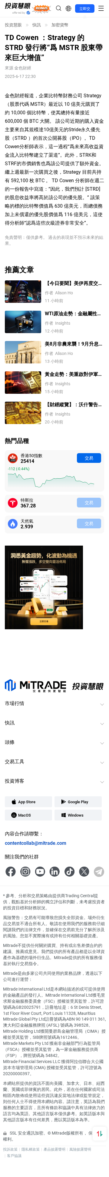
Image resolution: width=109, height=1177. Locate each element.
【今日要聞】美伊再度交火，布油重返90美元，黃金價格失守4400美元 (74, 283)
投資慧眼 (13, 25)
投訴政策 (10, 1149)
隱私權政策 (30, 1149)
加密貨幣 (59, 25)
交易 (89, 458)
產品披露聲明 (54, 1149)
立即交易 (84, 9)
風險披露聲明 (80, 1149)
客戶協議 (14, 1155)
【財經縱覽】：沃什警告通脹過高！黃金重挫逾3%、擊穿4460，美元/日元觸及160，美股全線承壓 (74, 404)
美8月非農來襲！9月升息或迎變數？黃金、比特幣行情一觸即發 (74, 343)
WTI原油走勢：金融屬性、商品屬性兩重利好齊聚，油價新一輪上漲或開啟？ (74, 313)
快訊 (36, 25)
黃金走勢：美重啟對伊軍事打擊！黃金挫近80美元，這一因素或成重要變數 (74, 374)
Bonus (41, 8)
